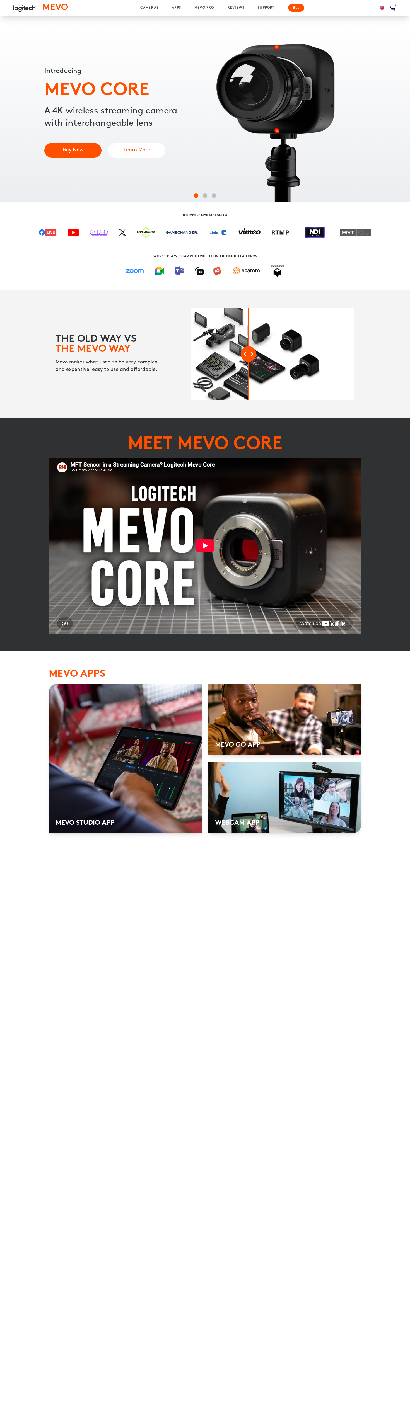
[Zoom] (135, 271)
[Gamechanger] (182, 234)
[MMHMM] (277, 271)
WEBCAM (181, 256)
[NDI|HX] (315, 235)
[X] (122, 235)
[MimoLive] (217, 270)
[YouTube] (73, 235)
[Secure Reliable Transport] (355, 235)
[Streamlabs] (199, 270)
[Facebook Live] (48, 234)
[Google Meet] (159, 271)
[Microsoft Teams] (179, 270)
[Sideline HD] (146, 234)
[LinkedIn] (218, 234)
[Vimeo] (249, 234)
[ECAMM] (246, 270)
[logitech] (24, 7)
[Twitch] (99, 234)
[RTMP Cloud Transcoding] (281, 234)
